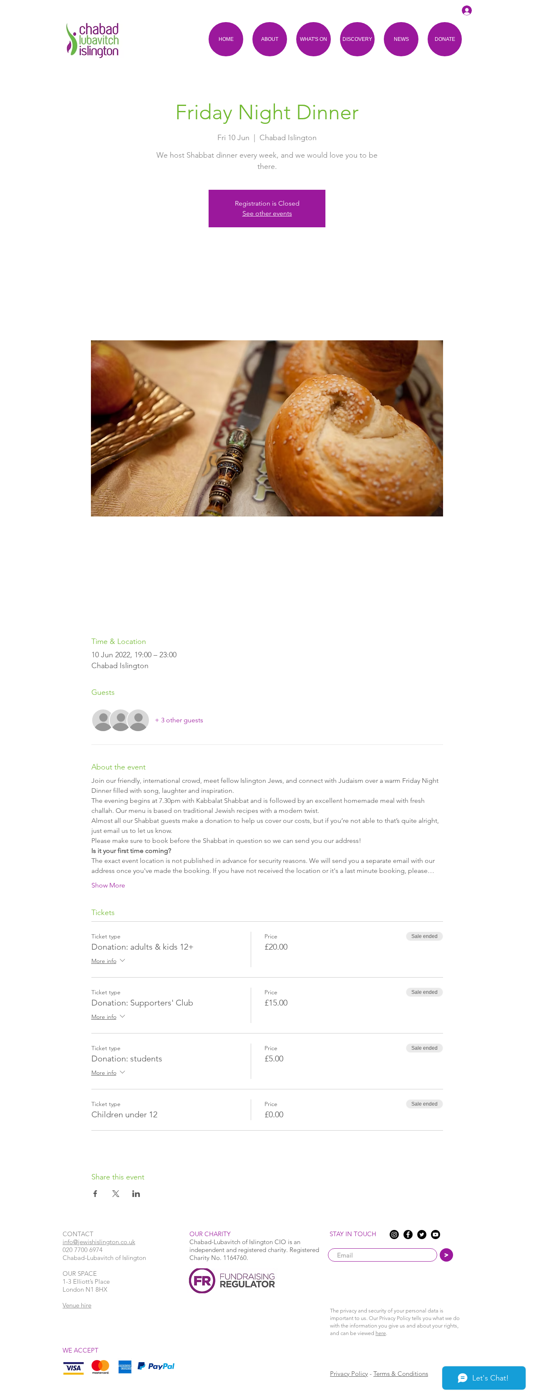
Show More (108, 885)
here (380, 1333)
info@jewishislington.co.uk (99, 1242)
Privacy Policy (349, 1374)
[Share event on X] (116, 1193)
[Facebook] (408, 1234)
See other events (267, 213)
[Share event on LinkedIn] (136, 1193)
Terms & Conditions (400, 1374)
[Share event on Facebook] (95, 1193)
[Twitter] (421, 1234)
